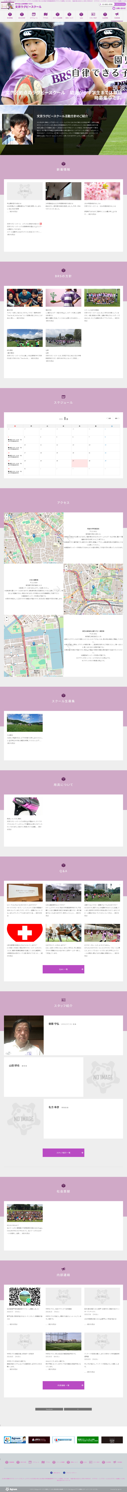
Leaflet (45, 563)
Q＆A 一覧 (63, 969)
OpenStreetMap (52, 563)
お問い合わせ (121, 8)
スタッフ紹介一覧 (64, 1152)
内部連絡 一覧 (63, 1385)
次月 (116, 418)
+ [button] (6, 515)
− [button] (6, 518)
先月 (109, 418)
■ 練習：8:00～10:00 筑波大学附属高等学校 (15, 440)
